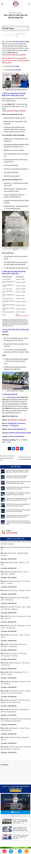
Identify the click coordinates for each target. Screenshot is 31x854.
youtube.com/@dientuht (16, 436)
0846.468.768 (12, 650)
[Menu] (2, 4)
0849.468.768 (12, 640)
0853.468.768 (12, 568)
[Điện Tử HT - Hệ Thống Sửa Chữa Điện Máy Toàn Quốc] (16, 4)
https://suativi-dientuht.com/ (17, 429)
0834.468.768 (12, 577)
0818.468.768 (12, 603)
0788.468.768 (12, 724)
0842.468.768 (12, 659)
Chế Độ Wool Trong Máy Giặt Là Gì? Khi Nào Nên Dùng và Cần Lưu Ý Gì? (18, 499)
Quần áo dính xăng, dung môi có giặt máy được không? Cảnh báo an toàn (17, 471)
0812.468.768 (12, 678)
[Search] (29, 3)
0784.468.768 (12, 752)
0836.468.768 (12, 687)
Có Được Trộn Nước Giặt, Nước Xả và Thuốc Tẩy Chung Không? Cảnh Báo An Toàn (18, 522)
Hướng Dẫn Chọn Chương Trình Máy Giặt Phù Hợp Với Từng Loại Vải (17, 516)
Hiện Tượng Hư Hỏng (15, 12)
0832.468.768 (12, 631)
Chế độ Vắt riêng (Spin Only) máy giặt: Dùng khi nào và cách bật (18, 488)
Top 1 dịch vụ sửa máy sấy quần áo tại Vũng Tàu (7, 458)
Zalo (21, 448)
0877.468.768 (12, 587)
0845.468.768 (12, 622)
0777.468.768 (12, 715)
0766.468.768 (12, 734)
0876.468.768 (12, 696)
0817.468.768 (12, 594)
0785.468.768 (12, 743)
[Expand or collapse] (27, 28)
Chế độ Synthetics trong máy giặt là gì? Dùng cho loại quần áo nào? (18, 505)
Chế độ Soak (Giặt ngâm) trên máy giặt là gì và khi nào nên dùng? (18, 510)
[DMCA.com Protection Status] (15, 790)
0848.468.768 (12, 613)
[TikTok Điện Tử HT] (9, 448)
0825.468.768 (12, 706)
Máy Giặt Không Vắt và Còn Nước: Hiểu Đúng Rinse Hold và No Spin (18, 482)
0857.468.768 (12, 559)
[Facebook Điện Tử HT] (13, 448)
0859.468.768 (12, 668)
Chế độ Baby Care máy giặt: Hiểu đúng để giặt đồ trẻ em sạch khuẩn (18, 493)
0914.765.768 (12, 533)
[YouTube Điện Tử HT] (17, 448)
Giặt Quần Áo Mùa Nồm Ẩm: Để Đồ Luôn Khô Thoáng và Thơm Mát (17, 476)
